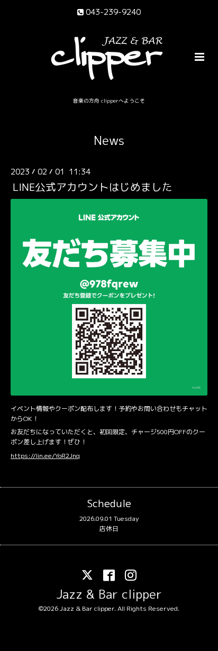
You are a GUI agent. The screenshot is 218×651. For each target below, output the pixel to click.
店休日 (109, 528)
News (109, 140)
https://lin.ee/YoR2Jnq (45, 455)
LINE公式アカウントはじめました (92, 187)
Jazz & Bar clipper (109, 593)
